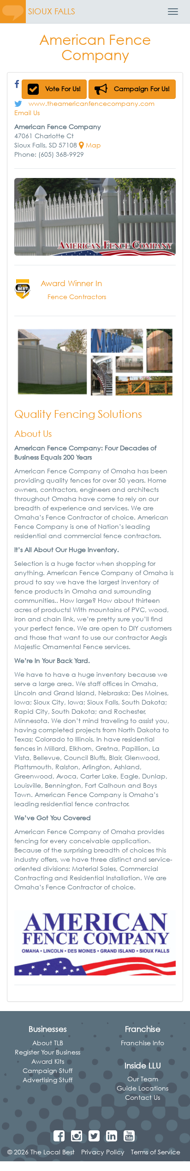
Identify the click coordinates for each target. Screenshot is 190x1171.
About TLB (47, 1043)
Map (92, 145)
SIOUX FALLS (51, 11)
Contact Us (142, 1097)
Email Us (27, 112)
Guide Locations (142, 1088)
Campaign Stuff (47, 1070)
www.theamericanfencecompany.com (91, 103)
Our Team (142, 1079)
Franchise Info (142, 1043)
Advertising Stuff (47, 1080)
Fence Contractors (77, 296)
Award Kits (47, 1061)
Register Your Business (47, 1052)
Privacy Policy (103, 1152)
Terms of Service (155, 1152)
